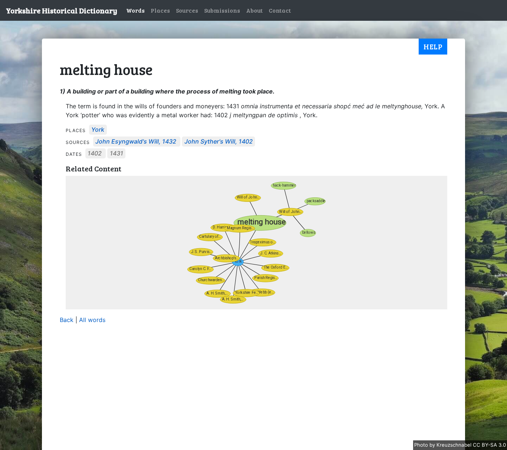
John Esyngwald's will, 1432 (135, 141)
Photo (421, 445)
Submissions (222, 10)
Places (160, 10)
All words (92, 319)
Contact (280, 10)
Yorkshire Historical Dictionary (61, 10)
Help (432, 46)
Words (135, 10)
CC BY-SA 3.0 (489, 445)
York (97, 130)
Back (66, 319)
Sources (187, 10)
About (254, 10)
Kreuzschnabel (454, 445)
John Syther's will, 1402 (218, 141)
